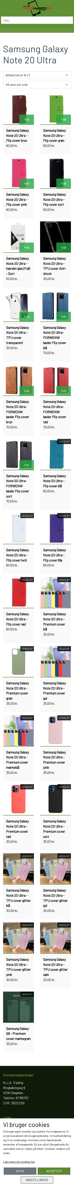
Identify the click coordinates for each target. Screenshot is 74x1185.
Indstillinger (37, 1180)
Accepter (54, 1171)
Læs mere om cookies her (19, 1161)
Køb (26, 119)
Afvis (20, 1171)
